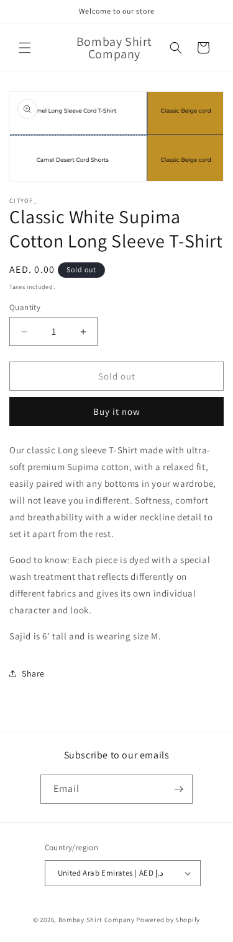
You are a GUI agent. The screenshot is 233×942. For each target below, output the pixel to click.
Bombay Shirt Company (96, 919)
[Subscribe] (178, 789)
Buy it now (116, 411)
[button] (25, 47)
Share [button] (33, 673)
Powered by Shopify (168, 919)
